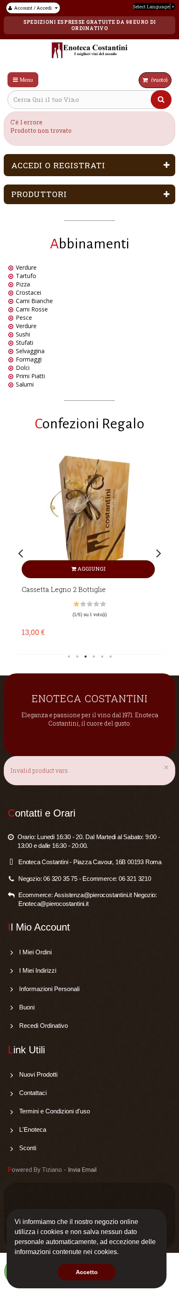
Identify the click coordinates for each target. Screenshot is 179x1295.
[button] (121, 1253)
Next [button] (158, 553)
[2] (83, 604)
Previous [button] (20, 553)
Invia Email (82, 1170)
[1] (76, 604)
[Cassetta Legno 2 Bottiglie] (89, 516)
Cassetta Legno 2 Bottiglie (64, 589)
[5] (103, 604)
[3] (89, 604)
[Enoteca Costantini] (89, 51)
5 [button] (102, 657)
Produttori (39, 194)
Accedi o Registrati (58, 165)
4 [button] (94, 657)
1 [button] (69, 657)
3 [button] (85, 657)
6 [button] (110, 657)
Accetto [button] (87, 1272)
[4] (96, 604)
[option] (89, 552)
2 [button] (77, 657)
